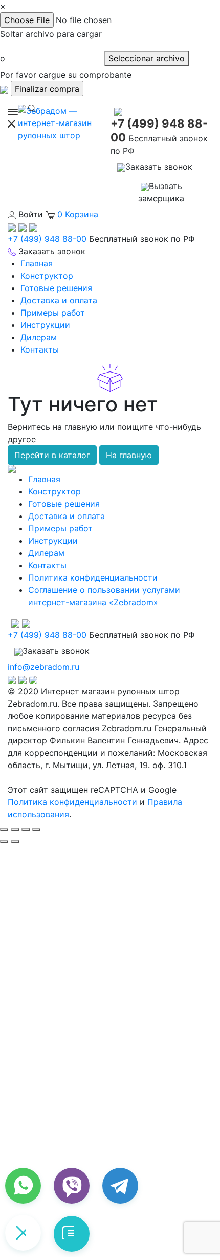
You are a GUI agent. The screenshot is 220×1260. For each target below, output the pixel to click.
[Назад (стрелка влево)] (4, 841)
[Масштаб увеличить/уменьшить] (36, 829)
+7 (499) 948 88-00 (47, 239)
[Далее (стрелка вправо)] (15, 841)
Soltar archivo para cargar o (51, 46)
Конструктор (46, 276)
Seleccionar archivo (146, 58)
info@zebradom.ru (43, 667)
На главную (129, 455)
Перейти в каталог (52, 455)
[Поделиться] (15, 829)
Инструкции (45, 325)
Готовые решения (56, 288)
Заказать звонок (158, 166)
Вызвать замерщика (161, 192)
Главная (36, 263)
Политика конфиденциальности (93, 577)
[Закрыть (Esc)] (4, 829)
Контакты (39, 349)
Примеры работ (52, 312)
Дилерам (38, 337)
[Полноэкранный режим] (25, 829)
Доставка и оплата (58, 300)
